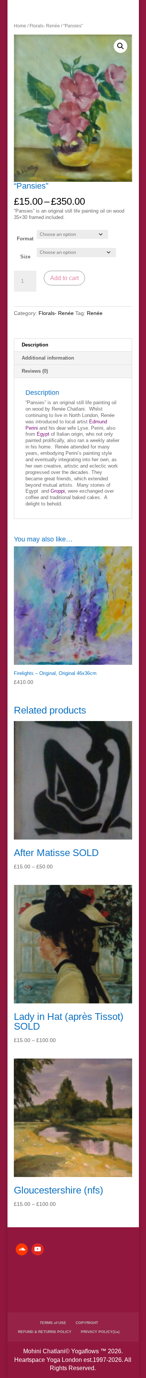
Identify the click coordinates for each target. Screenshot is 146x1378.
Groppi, (58, 491)
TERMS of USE (53, 1323)
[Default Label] (22, 1249)
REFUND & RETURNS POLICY (45, 1332)
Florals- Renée (45, 25)
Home (20, 25)
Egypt (43, 434)
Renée (95, 313)
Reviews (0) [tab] (35, 371)
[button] (120, 46)
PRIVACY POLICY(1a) (100, 1332)
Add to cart (64, 278)
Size (25, 256)
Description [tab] (35, 345)
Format (25, 238)
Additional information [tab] (48, 358)
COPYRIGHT (87, 1323)
